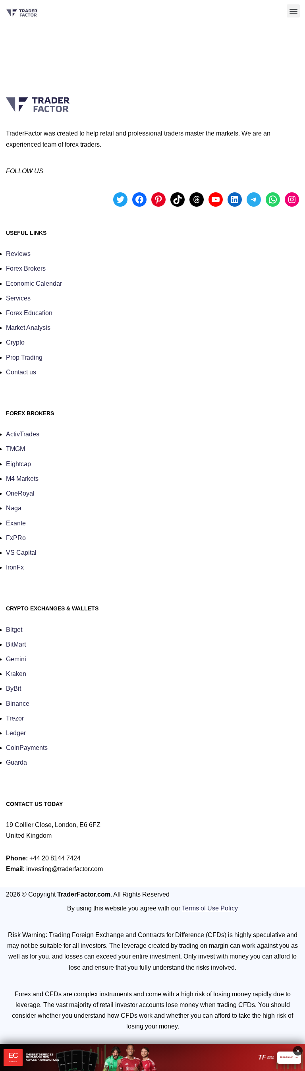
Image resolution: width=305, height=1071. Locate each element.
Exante (16, 523)
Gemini (16, 659)
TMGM (15, 448)
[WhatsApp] (273, 199)
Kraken (16, 673)
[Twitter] (120, 199)
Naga (13, 508)
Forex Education (29, 313)
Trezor (15, 718)
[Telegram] (254, 199)
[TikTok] (177, 199)
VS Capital (21, 552)
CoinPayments (27, 747)
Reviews (18, 253)
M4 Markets (22, 478)
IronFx (15, 567)
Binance (17, 703)
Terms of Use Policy (210, 908)
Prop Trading (24, 357)
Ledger (16, 733)
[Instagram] (292, 199)
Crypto (15, 342)
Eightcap (18, 464)
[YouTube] (215, 199)
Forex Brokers (26, 268)
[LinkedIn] (235, 199)
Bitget (14, 629)
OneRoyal (20, 493)
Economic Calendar (34, 283)
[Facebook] (139, 199)
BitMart (16, 644)
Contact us (21, 372)
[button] (293, 10)
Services (18, 298)
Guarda (16, 762)
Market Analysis (28, 327)
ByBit (13, 688)
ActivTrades (22, 434)
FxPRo (16, 538)
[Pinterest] (158, 199)
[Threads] (196, 199)
